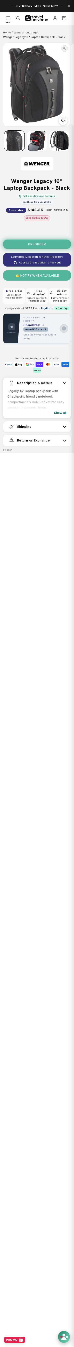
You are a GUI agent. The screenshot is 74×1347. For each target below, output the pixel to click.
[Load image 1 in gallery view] (14, 141)
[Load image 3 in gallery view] (59, 141)
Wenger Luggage (26, 32)
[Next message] (62, 6)
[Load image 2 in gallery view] (37, 141)
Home (7, 32)
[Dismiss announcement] (69, 6)
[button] (8, 18)
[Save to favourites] (63, 120)
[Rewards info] (64, 328)
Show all (60, 412)
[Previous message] (12, 6)
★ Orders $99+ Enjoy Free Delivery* (37, 5)
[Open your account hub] (64, 1337)
